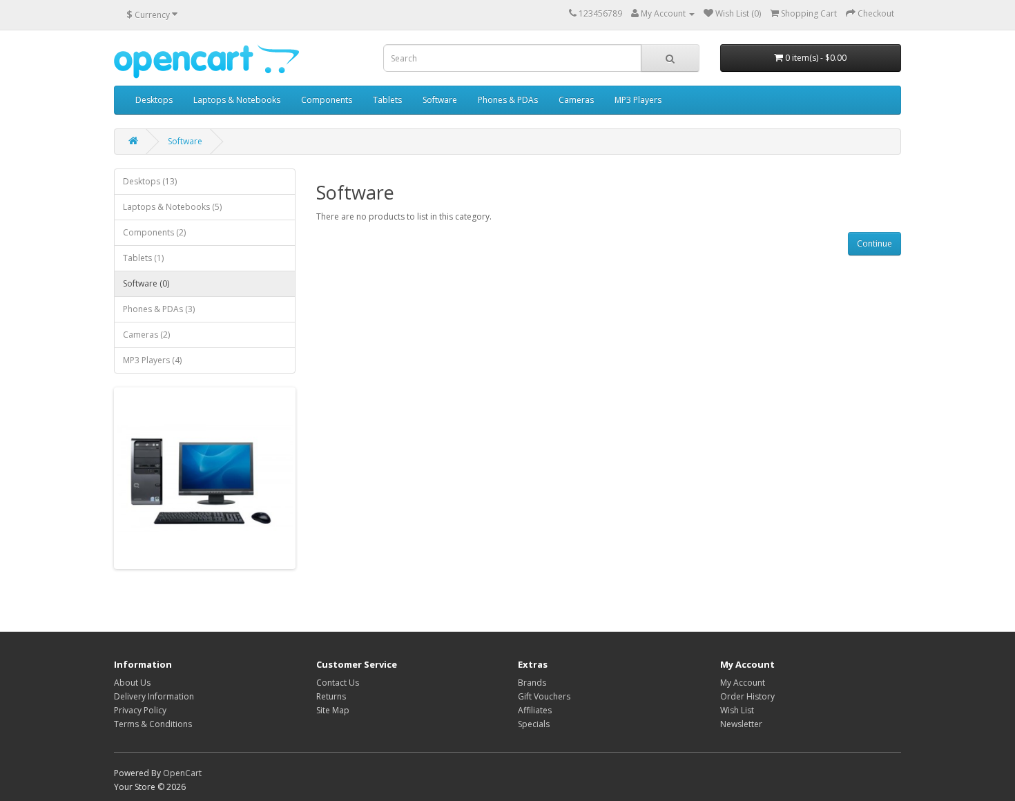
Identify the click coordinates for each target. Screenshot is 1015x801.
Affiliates (535, 710)
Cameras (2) (146, 334)
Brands (532, 682)
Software (440, 100)
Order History (747, 696)
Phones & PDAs (508, 100)
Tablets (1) (143, 258)
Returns (331, 696)
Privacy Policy (140, 710)
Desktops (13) (150, 181)
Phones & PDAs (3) (159, 309)
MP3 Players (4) (152, 360)
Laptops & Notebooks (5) (172, 207)
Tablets (387, 100)
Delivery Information (154, 696)
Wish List (737, 710)
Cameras (576, 100)
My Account (742, 682)
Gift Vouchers (544, 696)
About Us (132, 682)
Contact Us (337, 682)
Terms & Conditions (153, 724)
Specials (534, 724)
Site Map (332, 710)
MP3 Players (638, 100)
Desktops (154, 100)
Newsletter (741, 724)
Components (326, 100)
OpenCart (182, 773)
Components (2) (154, 232)
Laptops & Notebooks (236, 100)
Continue (874, 243)
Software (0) (146, 283)
